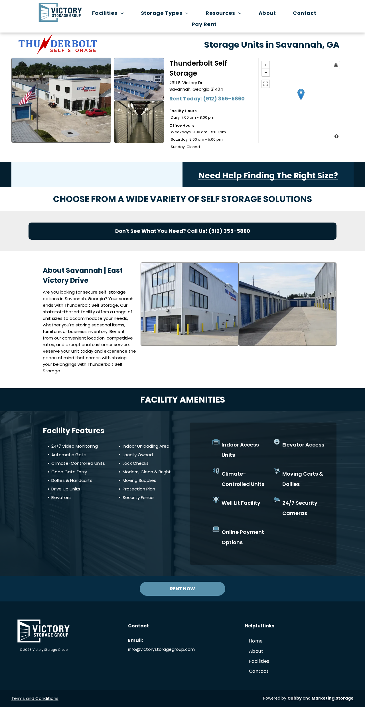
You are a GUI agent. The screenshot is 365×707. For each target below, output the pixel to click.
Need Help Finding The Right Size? (268, 175)
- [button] (265, 72)
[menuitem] (110, 13)
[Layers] (336, 65)
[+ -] (301, 100)
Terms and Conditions (34, 698)
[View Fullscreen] (265, 84)
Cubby (294, 698)
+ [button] (265, 65)
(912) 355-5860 (224, 98)
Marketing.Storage (333, 698)
